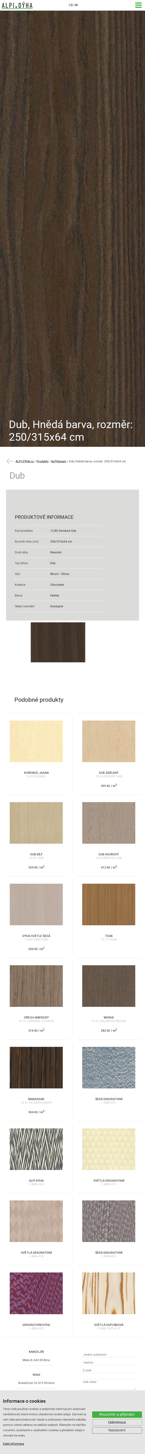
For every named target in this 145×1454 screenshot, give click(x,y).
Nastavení (117, 1430)
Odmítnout (117, 1422)
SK (76, 5)
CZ (71, 5)
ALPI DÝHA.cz (25, 461)
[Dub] (58, 642)
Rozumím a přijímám (117, 1414)
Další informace (13, 1444)
